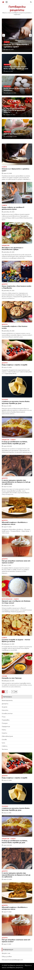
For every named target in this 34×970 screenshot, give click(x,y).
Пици (3, 717)
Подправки (5, 720)
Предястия (5, 245)
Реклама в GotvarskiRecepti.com (12, 960)
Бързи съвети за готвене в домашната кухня (13, 208)
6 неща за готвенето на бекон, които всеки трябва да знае (14, 442)
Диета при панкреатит (14, 134)
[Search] (30, 2)
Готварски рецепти (17, 8)
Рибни (4, 730)
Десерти (4, 284)
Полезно (7, 64)
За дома (4, 707)
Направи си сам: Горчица (11, 678)
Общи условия (7, 956)
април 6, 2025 (9, 71)
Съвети (6, 42)
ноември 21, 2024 (10, 114)
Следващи (16, 691)
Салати (4, 733)
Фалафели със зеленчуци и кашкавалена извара (12, 248)
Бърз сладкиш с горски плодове (14, 365)
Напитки (5, 710)
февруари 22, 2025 (10, 93)
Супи (3, 743)
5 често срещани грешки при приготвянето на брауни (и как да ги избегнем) (16, 482)
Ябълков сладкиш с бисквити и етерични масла (14, 523)
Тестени (5, 749)
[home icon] (3, 2)
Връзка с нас (6, 953)
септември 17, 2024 (11, 136)
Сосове (4, 676)
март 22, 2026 (9, 49)
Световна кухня (7, 736)
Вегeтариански (7, 599)
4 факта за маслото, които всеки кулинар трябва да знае (16, 67)
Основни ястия (7, 713)
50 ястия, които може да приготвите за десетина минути (14, 110)
